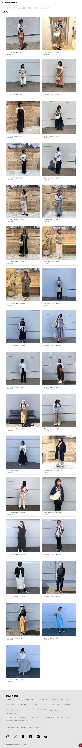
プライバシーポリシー (12, 727)
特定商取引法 (37, 727)
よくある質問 (64, 699)
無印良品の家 (10, 705)
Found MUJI (45, 705)
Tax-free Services (11, 713)
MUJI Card (29, 710)
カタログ (19, 710)
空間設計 (54, 699)
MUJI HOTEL (67, 705)
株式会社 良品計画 (63, 717)
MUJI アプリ (9, 710)
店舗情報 (8, 699)
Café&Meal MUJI (22, 705)
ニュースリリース (11, 717)
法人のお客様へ (54, 710)
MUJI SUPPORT (42, 699)
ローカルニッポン (29, 699)
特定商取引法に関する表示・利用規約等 (17, 720)
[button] (2, 2)
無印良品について (49, 717)
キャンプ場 (34, 705)
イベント (18, 699)
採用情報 (22, 717)
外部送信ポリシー (26, 727)
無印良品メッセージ (34, 717)
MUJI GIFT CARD (41, 710)
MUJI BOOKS (56, 705)
